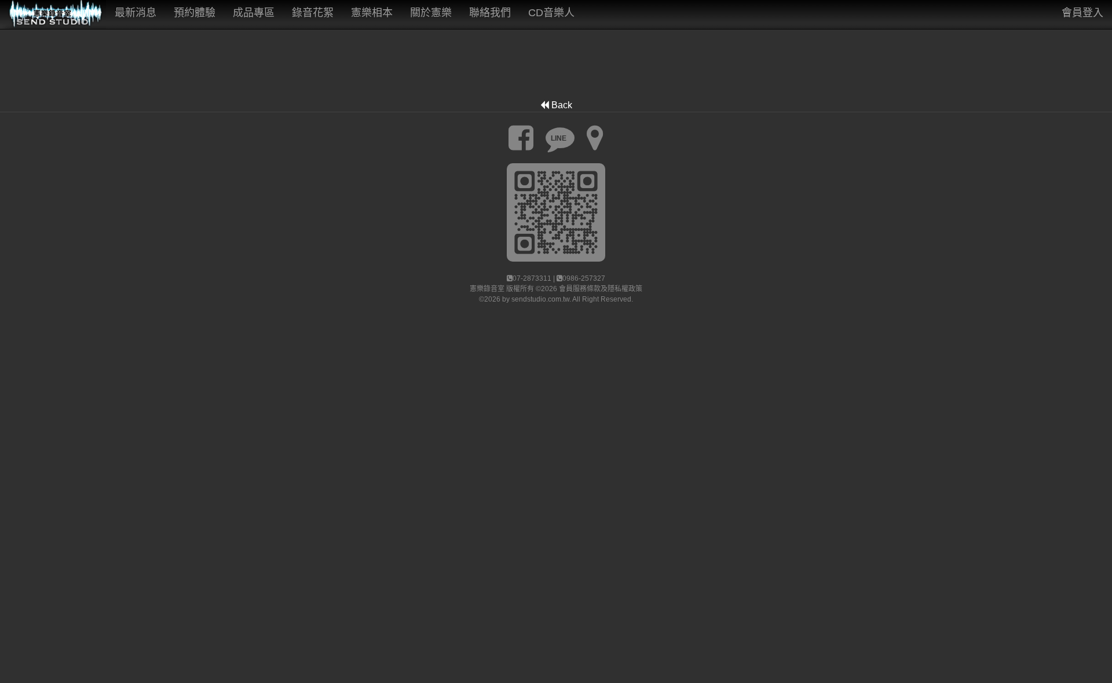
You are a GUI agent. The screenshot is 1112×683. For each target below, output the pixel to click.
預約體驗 (194, 13)
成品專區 (254, 13)
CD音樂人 (551, 13)
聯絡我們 (490, 13)
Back (560, 105)
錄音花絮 (313, 13)
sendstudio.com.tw (540, 299)
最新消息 (135, 13)
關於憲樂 (431, 13)
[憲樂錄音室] (53, 14)
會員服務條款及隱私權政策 (600, 289)
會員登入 (1082, 13)
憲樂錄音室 (487, 289)
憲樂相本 (372, 13)
